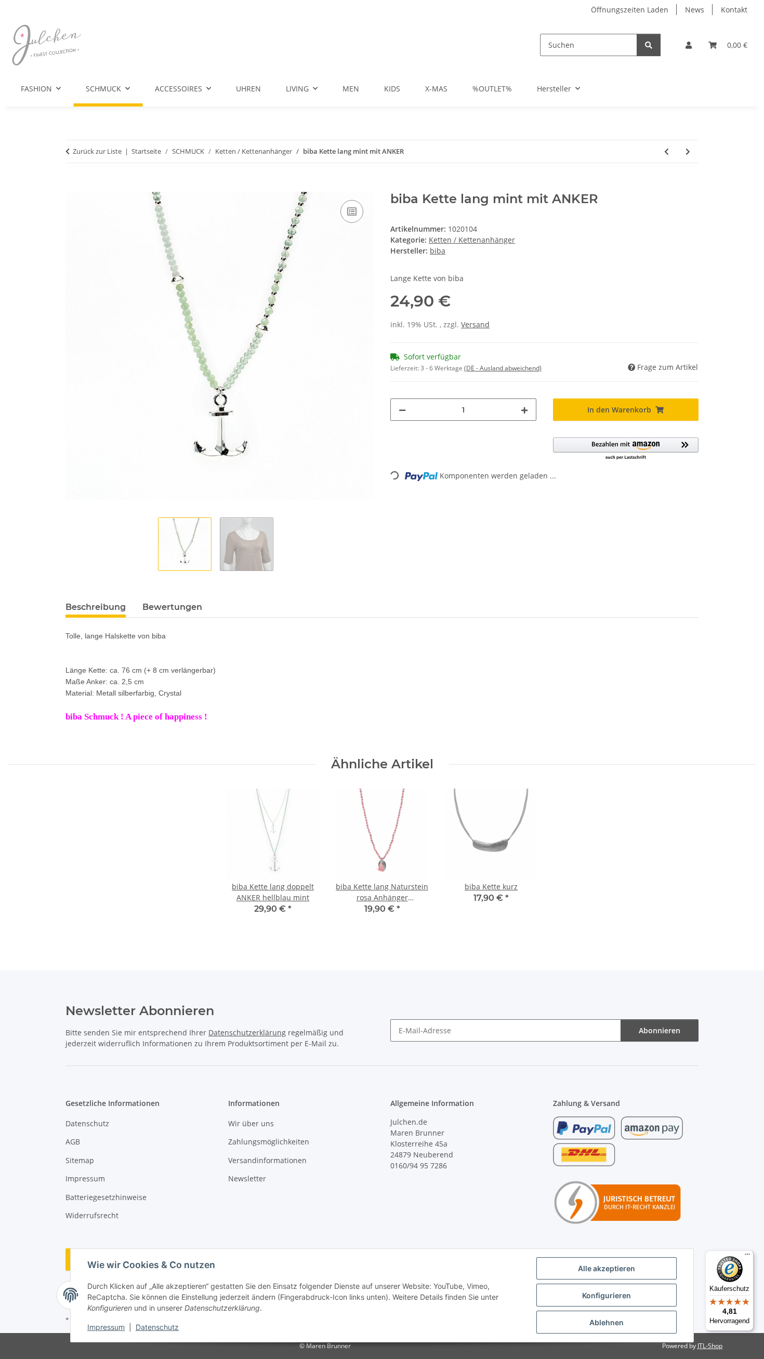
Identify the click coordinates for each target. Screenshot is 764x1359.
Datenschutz (157, 1327)
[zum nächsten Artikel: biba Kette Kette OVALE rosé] (688, 151)
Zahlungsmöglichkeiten (268, 1142)
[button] (688, 45)
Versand (475, 324)
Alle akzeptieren (606, 1268)
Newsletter (247, 1178)
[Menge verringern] (402, 409)
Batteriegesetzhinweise (106, 1197)
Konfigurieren (606, 1295)
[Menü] (747, 1256)
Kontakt (734, 10)
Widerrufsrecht (91, 1215)
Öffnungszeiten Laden (629, 10)
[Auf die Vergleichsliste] (351, 211)
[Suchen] (649, 45)
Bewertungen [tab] (172, 607)
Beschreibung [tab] (95, 607)
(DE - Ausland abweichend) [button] (503, 368)
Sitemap (79, 1160)
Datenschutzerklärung (247, 1032)
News (694, 10)
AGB (72, 1142)
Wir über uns (251, 1123)
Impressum (106, 1327)
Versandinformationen (267, 1160)
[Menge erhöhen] (524, 409)
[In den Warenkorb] (73, 186)
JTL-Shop (709, 1345)
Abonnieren (659, 1030)
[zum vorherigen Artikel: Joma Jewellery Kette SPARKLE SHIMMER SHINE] (666, 151)
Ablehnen (606, 1322)
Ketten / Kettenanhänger (472, 240)
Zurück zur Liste (97, 151)
